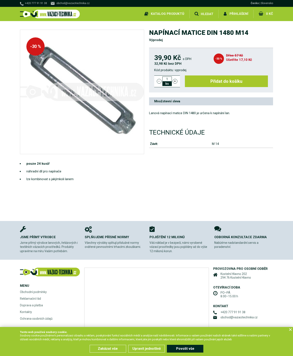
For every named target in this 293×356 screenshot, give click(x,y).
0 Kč (269, 14)
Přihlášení (239, 14)
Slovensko (267, 3)
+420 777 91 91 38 (36, 3)
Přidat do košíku (226, 81)
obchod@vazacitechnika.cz (73, 3)
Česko (255, 3)
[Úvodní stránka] (50, 14)
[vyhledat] (196, 14)
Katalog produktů (167, 14)
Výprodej (156, 40)
